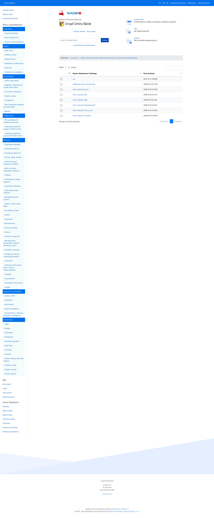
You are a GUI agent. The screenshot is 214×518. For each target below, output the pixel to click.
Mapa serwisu (7, 411)
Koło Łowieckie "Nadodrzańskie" (84, 105)
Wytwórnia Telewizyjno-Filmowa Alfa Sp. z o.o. (123, 511)
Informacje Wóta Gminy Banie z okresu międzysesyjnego (12, 267)
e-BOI (5, 388)
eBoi (135, 29)
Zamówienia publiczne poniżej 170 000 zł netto (12, 127)
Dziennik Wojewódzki (10, 18)
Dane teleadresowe (12, 37)
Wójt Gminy (9, 50)
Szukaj (104, 40)
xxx (74, 79)
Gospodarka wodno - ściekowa (12, 191)
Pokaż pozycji (67, 67)
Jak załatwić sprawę (12, 210)
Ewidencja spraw (9, 397)
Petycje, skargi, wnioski (13, 157)
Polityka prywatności (10, 427)
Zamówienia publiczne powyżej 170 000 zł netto (13, 134)
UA (160, 3)
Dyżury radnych (10, 374)
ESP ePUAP (7, 384)
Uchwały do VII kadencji (13, 92)
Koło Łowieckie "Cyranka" (82, 116)
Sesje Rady (8, 345)
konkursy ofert (10, 296)
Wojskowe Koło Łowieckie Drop (84, 84)
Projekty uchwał (10, 365)
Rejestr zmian (7, 415)
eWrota (137, 38)
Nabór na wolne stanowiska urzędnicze (12, 169)
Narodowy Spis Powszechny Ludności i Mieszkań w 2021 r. (12, 243)
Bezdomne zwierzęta (12, 250)
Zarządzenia (9, 100)
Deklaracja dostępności (11, 432)
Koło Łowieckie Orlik (80, 100)
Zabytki (7, 287)
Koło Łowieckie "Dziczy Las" (83, 110)
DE (168, 3)
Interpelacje (9, 337)
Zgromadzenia (10, 278)
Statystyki (6, 423)
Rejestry (8, 111)
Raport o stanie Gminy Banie (12, 205)
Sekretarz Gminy (10, 55)
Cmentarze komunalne (13, 186)
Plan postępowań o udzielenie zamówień (11, 121)
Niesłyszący (192, 3)
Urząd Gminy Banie (11, 33)
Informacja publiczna (12, 149)
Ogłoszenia (9, 219)
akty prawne (9, 304)
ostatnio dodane (79, 31)
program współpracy (12, 309)
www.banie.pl (107, 494)
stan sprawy (91, 31)
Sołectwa (8, 68)
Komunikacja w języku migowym (12, 180)
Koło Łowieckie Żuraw (81, 89)
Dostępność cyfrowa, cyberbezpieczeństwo (12, 255)
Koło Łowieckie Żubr (80, 95)
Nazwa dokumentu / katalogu (85, 73)
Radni (7, 324)
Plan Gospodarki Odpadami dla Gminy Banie (14, 106)
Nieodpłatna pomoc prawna (11, 198)
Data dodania (148, 73)
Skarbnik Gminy (10, 59)
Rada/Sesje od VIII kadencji (14, 63)
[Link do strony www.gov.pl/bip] (62, 13)
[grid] (121, 94)
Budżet (7, 215)
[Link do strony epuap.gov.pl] (74, 13)
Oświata (8, 175)
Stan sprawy (7, 393)
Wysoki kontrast (204, 3)
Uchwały (8, 354)
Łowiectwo (9, 261)
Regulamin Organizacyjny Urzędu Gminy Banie (13, 86)
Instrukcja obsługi (11, 228)
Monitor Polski (8, 14)
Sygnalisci (8, 274)
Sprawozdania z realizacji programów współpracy (13, 314)
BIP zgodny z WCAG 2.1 (120, 509)
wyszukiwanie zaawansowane (84, 45)
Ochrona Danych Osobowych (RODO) (11, 163)
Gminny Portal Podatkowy (14, 42)
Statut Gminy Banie (12, 81)
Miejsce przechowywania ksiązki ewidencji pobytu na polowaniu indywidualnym (109, 58)
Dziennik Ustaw (8, 10)
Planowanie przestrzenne (14, 283)
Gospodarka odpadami (13, 144)
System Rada (139, 19)
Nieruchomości (10, 223)
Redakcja (6, 406)
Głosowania (9, 333)
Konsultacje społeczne (13, 153)
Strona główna (9, 3)
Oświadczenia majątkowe (14, 72)
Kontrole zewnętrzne (12, 236)
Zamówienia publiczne (178, 3)
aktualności (9, 300)
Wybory (7, 232)
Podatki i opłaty (10, 96)
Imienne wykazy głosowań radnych (14, 359)
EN (164, 3)
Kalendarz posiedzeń (12, 341)
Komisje (7, 328)
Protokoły (8, 350)
